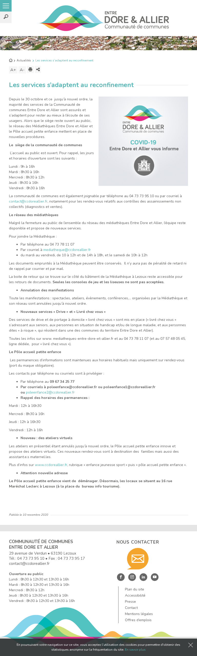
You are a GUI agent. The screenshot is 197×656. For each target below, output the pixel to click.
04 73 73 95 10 (30, 558)
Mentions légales (139, 613)
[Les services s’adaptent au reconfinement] (143, 141)
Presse (130, 601)
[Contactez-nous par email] (138, 558)
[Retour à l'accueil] (10, 60)
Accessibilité (135, 595)
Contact (131, 607)
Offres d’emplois (138, 620)
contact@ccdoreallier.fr (28, 201)
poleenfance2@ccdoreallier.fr (50, 392)
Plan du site (134, 589)
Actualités (24, 60)
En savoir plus (135, 649)
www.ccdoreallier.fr (51, 464)
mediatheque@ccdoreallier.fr (67, 249)
